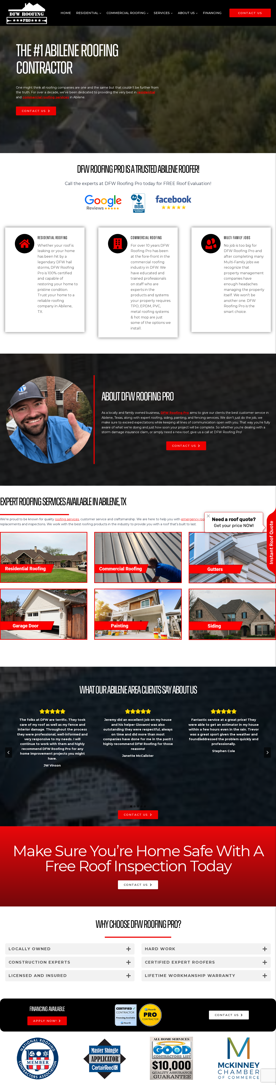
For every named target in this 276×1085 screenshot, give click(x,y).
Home (66, 13)
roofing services (67, 519)
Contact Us (250, 13)
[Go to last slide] (8, 752)
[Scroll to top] (266, 1068)
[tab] (131, 806)
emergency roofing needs (201, 519)
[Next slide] (267, 752)
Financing (212, 13)
